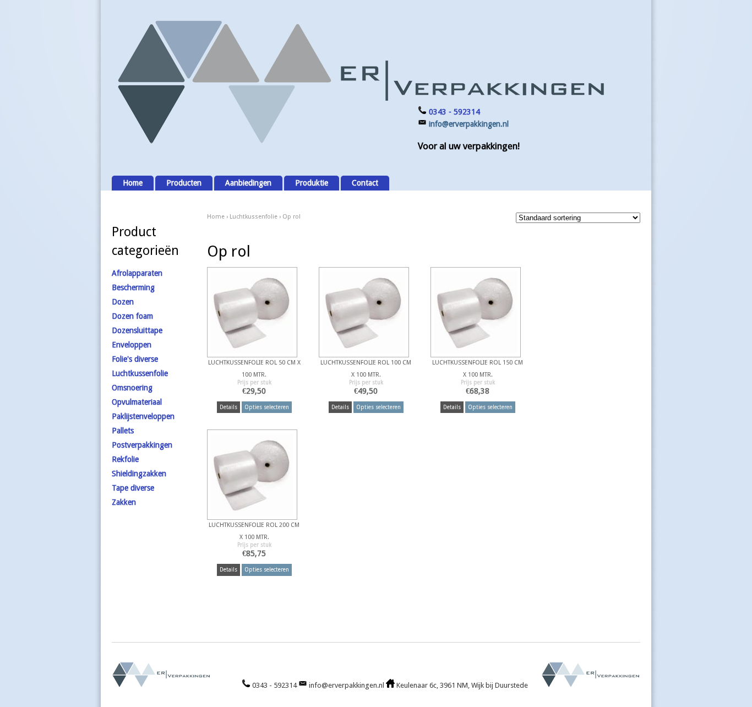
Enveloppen (131, 344)
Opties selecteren (266, 407)
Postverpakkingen (142, 444)
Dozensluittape (137, 330)
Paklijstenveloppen (143, 416)
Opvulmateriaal (137, 402)
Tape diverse (133, 487)
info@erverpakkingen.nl (469, 123)
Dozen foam (132, 316)
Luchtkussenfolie (253, 216)
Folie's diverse (135, 359)
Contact (365, 182)
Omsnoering (132, 387)
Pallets (123, 430)
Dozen (123, 301)
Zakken (124, 502)
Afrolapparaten (137, 273)
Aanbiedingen (248, 182)
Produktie (311, 182)
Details (228, 407)
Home (133, 182)
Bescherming (133, 287)
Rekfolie (125, 459)
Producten (183, 182)
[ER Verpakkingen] (359, 144)
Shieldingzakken (139, 473)
